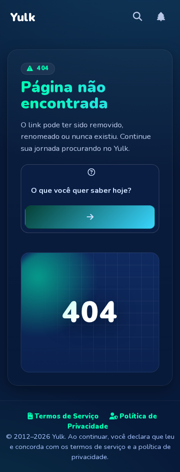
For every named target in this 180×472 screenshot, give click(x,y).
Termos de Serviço (66, 416)
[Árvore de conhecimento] (161, 17)
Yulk (23, 18)
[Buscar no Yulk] (138, 17)
